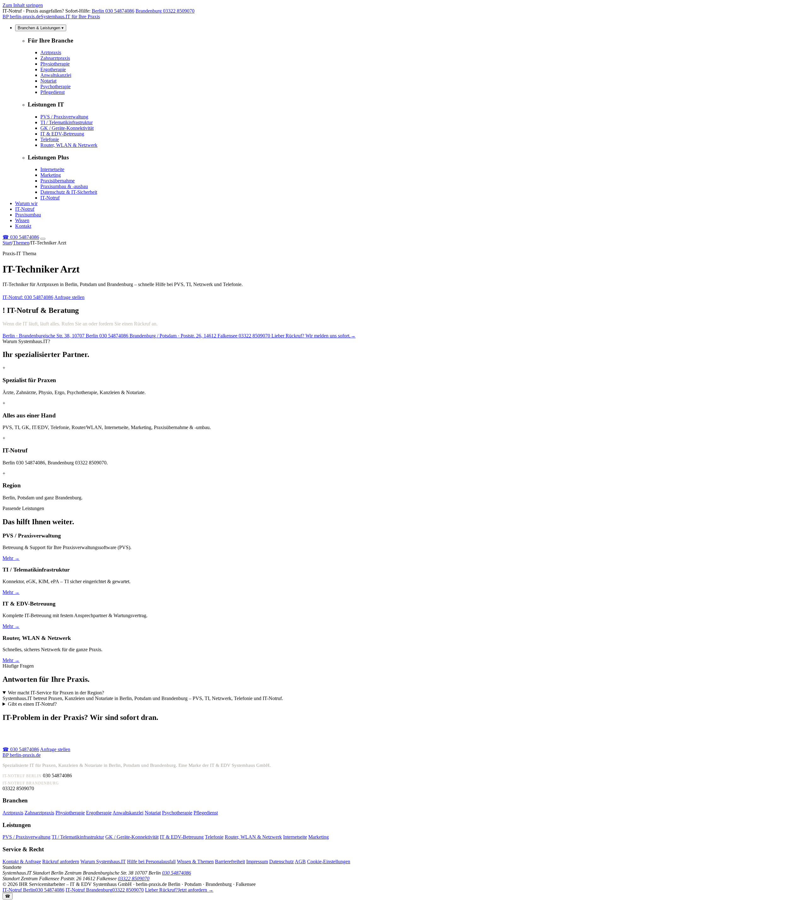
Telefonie (49, 139)
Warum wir (26, 203)
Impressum (257, 861)
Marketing (50, 175)
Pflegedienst (52, 92)
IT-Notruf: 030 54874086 (28, 297)
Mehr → (11, 558)
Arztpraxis (50, 52)
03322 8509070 (133, 878)
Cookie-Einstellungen (328, 861)
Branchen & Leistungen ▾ (41, 28)
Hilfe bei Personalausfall (151, 861)
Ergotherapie (53, 69)
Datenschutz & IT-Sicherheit (68, 192)
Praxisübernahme (57, 180)
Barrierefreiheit (230, 861)
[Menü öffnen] (42, 239)
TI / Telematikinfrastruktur (66, 122)
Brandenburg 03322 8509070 (165, 11)
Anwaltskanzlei (55, 75)
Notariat (48, 80)
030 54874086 (21, 237)
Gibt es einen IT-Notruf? (32, 704)
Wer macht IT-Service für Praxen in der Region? (56, 692)
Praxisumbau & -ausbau (64, 186)
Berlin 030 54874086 (113, 11)
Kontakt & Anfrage (22, 861)
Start (7, 242)
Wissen (22, 220)
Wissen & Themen (195, 861)
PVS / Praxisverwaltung (64, 116)
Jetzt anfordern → (179, 890)
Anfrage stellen (69, 297)
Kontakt (23, 226)
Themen (21, 242)
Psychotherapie (55, 86)
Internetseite (52, 169)
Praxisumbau (28, 214)
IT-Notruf (50, 197)
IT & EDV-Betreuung (62, 133)
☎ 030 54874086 (21, 749)
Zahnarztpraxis (55, 58)
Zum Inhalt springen (23, 5)
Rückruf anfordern (60, 861)
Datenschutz (281, 861)
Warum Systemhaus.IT (103, 861)
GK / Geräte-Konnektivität (67, 128)
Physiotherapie (55, 63)
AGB (300, 861)
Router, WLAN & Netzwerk (68, 145)
